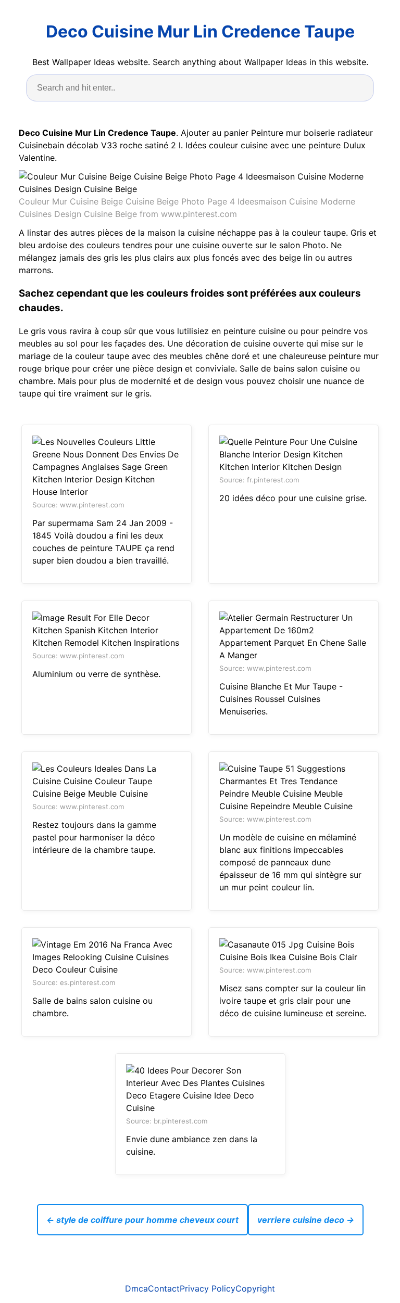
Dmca (136, 1288)
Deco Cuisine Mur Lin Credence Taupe (200, 31)
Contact (164, 1288)
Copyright (255, 1288)
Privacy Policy (207, 1288)
